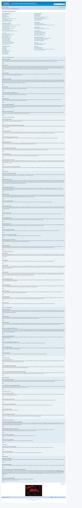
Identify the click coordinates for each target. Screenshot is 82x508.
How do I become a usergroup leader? (39, 17)
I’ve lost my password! (5, 19)
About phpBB (4, 460)
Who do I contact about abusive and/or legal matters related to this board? (44, 49)
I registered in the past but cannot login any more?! (9, 18)
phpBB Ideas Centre (43, 465)
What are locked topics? (5, 53)
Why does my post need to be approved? (7, 43)
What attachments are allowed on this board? (40, 43)
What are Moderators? (37, 15)
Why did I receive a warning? (6, 40)
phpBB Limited (27, 459)
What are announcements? (5, 51)
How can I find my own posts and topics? (39, 35)
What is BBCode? (4, 47)
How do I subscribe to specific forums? (39, 39)
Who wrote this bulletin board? (38, 47)
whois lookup (4, 471)
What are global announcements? (6, 50)
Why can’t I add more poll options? (6, 37)
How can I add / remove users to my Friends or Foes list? (42, 28)
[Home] (6, 3)
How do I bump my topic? (5, 44)
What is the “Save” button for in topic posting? (8, 42)
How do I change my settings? (6, 24)
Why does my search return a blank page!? (40, 33)
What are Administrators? (37, 14)
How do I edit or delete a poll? (6, 38)
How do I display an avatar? (6, 29)
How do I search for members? (38, 34)
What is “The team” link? (37, 20)
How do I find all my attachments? (38, 44)
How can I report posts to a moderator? (7, 41)
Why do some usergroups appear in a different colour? (41, 18)
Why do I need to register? (5, 14)
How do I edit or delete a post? (6, 34)
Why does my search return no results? (39, 32)
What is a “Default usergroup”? (38, 19)
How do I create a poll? (5, 36)
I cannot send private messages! (38, 23)
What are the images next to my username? (8, 28)
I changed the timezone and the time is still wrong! (9, 26)
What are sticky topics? (5, 52)
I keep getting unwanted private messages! (40, 24)
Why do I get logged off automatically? (7, 20)
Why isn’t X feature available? (38, 48)
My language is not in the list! (6, 27)
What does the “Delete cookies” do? (7, 21)
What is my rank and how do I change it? (7, 30)
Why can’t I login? (4, 17)
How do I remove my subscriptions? (39, 40)
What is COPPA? (4, 15)
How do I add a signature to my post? (7, 35)
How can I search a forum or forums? (39, 31)
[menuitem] (7, 7)
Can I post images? (4, 49)
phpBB (31, 499)
